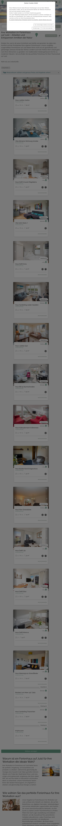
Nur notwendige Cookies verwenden (44, 24)
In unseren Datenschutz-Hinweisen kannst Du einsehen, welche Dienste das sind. (30, 19)
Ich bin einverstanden (47, 28)
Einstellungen (36, 28)
